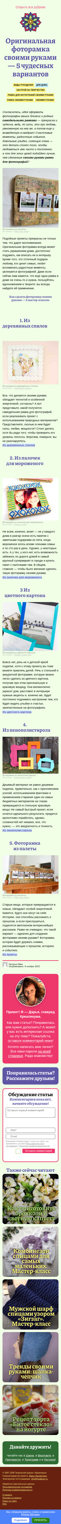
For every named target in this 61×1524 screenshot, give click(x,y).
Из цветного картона (17, 712)
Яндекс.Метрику (30, 1514)
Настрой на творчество (31, 90)
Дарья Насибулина (38, 1476)
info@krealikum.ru (39, 1479)
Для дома (41, 85)
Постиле (49, 1459)
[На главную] (30, 31)
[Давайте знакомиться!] (30, 991)
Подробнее (20, 1520)
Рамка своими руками (20, 100)
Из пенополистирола (17, 830)
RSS (5, 1504)
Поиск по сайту (10, 1501)
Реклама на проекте (12, 1498)
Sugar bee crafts (22, 777)
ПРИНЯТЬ (40, 1520)
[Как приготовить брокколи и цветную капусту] (30, 1199)
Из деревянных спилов (19, 445)
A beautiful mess (22, 388)
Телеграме (31, 1459)
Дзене (30, 1455)
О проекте (7, 1495)
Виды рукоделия (23, 85)
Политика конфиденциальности (17, 1490)
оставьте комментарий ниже (30, 1041)
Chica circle (20, 524)
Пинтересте (13, 1459)
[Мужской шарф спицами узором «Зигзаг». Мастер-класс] (31, 1316)
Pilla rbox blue (21, 231)
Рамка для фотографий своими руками (30, 95)
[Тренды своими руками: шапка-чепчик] (30, 1357)
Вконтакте (44, 1455)
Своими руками (45, 100)
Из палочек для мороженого (22, 577)
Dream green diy (22, 655)
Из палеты (10, 954)
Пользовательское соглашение (17, 1487)
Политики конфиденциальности (34, 1146)
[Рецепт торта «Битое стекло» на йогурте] (30, 1410)
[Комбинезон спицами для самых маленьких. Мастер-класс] (31, 1260)
